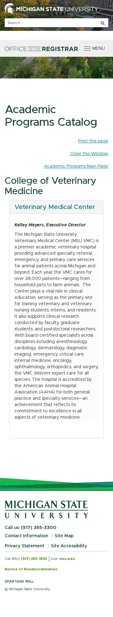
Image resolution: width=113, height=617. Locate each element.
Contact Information (26, 536)
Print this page (93, 141)
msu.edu (67, 559)
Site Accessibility (69, 546)
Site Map (64, 536)
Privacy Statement (24, 546)
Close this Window (89, 154)
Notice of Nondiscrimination (31, 569)
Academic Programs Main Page (76, 166)
